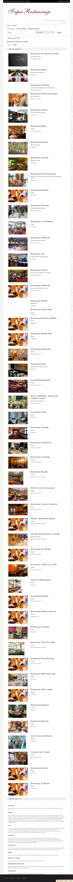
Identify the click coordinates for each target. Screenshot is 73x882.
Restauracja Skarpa (39, 70)
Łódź (44, 866)
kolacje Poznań (33, 848)
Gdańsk (61, 866)
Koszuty (33, 87)
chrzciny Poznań (41, 839)
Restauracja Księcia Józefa (41, 309)
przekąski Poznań (50, 848)
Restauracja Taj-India (39, 427)
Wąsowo (33, 272)
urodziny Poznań (57, 839)
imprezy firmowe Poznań (23, 838)
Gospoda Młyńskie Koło (40, 380)
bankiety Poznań (12, 838)
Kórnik (48, 87)
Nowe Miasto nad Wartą (40, 176)
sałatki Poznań (18, 848)
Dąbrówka (33, 536)
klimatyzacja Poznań (59, 828)
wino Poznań (32, 855)
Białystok (56, 866)
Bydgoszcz (25, 866)
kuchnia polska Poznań (27, 815)
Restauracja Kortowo (39, 768)
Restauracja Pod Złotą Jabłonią (43, 318)
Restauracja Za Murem (40, 783)
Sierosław (33, 144)
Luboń (14, 861)
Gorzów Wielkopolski (37, 866)
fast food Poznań (36, 808)
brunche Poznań (33, 849)
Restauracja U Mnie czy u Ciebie (44, 564)
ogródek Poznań (36, 829)
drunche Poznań (42, 849)
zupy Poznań (11, 848)
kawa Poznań (18, 855)
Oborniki (25, 861)
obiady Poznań (41, 848)
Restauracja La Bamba (40, 627)
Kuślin (41, 272)
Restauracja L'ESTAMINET (42, 221)
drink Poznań (11, 855)
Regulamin (24, 878)
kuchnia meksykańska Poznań (37, 821)
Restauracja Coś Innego (40, 457)
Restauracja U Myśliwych (41, 443)
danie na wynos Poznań (48, 828)
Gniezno (39, 208)
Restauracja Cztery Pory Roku (43, 642)
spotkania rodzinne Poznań (28, 841)
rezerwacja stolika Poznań (14, 829)
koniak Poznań (54, 855)
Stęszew (29, 861)
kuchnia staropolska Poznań (15, 815)
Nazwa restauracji (21, 28)
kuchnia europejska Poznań (32, 817)
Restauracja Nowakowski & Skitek (45, 54)
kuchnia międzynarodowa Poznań (55, 815)
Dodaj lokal (60, 1)
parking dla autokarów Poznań (38, 832)
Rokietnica (41, 861)
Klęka (32, 176)
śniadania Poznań (16, 849)
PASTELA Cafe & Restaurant (43, 488)
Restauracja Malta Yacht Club (43, 674)
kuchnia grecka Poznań (52, 819)
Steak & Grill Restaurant (41, 580)
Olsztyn (19, 868)
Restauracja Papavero (40, 721)
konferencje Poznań (47, 838)
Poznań (22, 1)
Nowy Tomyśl (47, 272)
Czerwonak (33, 56)
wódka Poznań (39, 855)
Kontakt (18, 878)
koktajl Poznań (46, 855)
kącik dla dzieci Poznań (36, 831)
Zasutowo (33, 256)
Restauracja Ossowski (39, 158)
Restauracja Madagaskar (41, 349)
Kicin (32, 401)
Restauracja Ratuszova (40, 705)
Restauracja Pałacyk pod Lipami (44, 94)
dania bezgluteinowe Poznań (53, 849)
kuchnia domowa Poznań (40, 815)
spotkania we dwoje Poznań (15, 841)
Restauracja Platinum (39, 596)
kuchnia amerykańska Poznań (52, 821)
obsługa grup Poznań (26, 829)
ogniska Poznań (32, 842)
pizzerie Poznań (45, 808)
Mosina (42, 72)
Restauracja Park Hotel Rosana (43, 174)
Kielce (14, 868)
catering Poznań (21, 808)
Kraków (15, 866)
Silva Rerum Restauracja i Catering (45, 534)
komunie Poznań (32, 839)
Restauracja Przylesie (39, 142)
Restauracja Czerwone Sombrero (44, 504)
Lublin (29, 866)
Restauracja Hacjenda (40, 190)
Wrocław (20, 866)
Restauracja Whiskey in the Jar (43, 611)
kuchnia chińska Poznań (43, 818)
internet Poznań (24, 828)
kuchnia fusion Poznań (28, 819)
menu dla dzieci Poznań (48, 831)
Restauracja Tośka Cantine (41, 689)
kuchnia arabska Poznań (31, 818)
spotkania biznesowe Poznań (56, 841)
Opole (47, 866)
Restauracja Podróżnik (40, 85)
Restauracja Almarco (39, 110)
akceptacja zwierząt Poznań (35, 828)
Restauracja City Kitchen (41, 549)
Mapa (14, 44)
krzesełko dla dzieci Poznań (23, 832)
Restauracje (17, 1)
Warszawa (10, 866)
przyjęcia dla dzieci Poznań (42, 841)
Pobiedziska (34, 208)
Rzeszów (51, 866)
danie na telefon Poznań (46, 829)
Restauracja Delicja (38, 126)
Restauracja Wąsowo (39, 270)
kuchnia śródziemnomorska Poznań (16, 817)
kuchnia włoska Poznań (40, 819)
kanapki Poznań (25, 849)
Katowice (10, 868)
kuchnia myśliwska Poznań (23, 821)
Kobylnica (33, 160)
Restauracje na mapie (34, 28)
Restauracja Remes (38, 364)
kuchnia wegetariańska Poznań (47, 817)
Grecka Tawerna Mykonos (41, 736)
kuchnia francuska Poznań (18, 818)
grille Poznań (11, 842)
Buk (32, 303)
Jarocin (33, 178)
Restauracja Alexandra (40, 205)
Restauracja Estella (38, 412)
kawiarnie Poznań (53, 808)
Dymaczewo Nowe (35, 288)
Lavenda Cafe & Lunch (40, 752)
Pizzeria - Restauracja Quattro (43, 518)
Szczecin (27, 868)
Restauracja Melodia (39, 301)
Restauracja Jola (37, 254)
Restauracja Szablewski (40, 238)
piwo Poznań (25, 855)
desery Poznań (26, 848)
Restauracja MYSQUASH (41, 333)
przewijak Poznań (26, 831)
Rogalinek (33, 72)
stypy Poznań (48, 839)
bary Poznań (29, 808)
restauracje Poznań (12, 808)
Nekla (37, 256)
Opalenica (33, 366)
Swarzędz (33, 96)
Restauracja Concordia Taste (42, 658)
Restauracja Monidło (39, 472)
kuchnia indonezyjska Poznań (15, 819)
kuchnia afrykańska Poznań (56, 818)
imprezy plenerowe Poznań (21, 842)
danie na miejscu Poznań (14, 828)
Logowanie (66, 1)
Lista (9, 44)
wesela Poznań (24, 839)
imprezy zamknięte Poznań (35, 838)
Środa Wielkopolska (40, 87)
